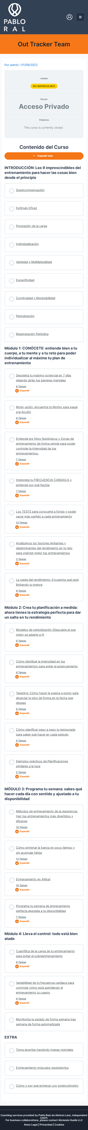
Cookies (59, 1124)
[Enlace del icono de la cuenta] (69, 17)
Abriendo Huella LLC (70, 1120)
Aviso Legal (31, 1124)
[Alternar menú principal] (80, 17)
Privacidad (46, 1124)
